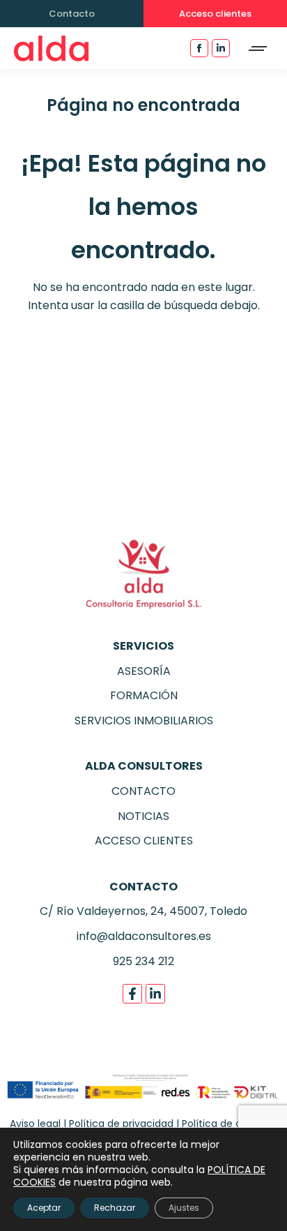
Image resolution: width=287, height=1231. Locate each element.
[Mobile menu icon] (258, 48)
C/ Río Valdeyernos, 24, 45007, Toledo (143, 911)
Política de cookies (227, 1124)
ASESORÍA (144, 671)
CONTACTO (143, 791)
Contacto (72, 13)
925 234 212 (143, 961)
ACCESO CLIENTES (144, 841)
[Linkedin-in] (155, 994)
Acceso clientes (215, 13)
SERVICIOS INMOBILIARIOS (144, 721)
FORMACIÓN (144, 695)
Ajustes (184, 1208)
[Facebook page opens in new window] (199, 48)
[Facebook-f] (132, 994)
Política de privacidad (121, 1124)
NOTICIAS (143, 816)
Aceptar (44, 1208)
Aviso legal (35, 1124)
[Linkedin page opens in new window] (221, 48)
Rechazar (114, 1208)
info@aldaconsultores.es (144, 936)
